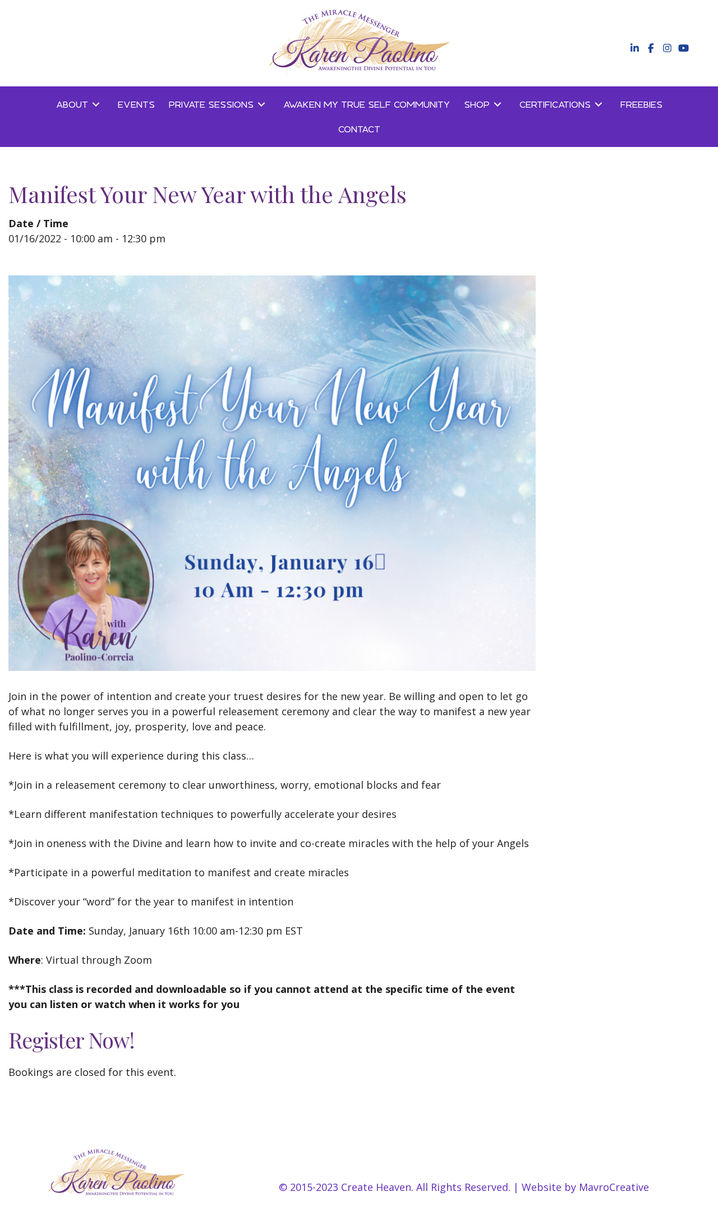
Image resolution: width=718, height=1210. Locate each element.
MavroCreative (614, 1187)
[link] (79, 104)
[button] (633, 48)
